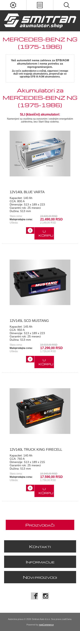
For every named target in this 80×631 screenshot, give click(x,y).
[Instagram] (45, 596)
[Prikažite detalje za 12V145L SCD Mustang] (40, 282)
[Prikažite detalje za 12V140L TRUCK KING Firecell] (40, 411)
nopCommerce (46, 624)
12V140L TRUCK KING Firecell (36, 450)
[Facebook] (34, 596)
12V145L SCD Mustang (29, 321)
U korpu (46, 233)
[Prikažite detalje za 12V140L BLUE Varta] (40, 153)
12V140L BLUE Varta (27, 192)
